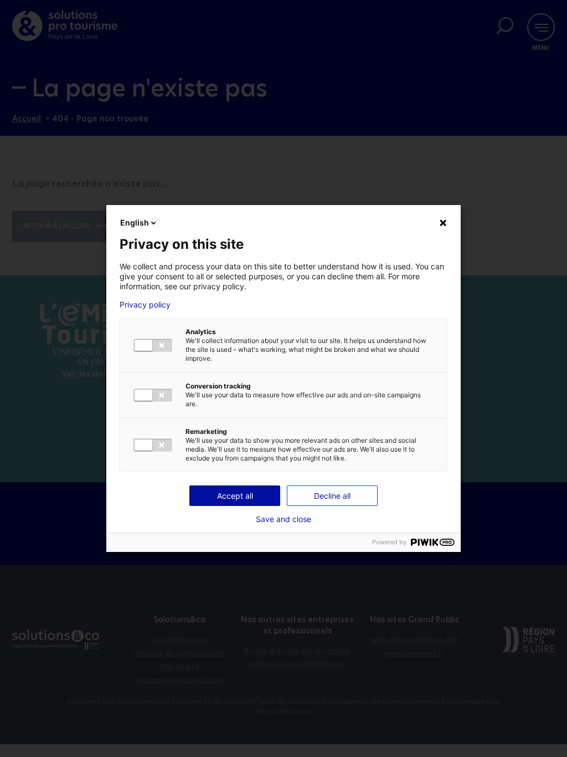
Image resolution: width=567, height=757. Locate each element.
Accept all (235, 495)
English (134, 222)
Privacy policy (145, 304)
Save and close (283, 519)
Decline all (332, 495)
